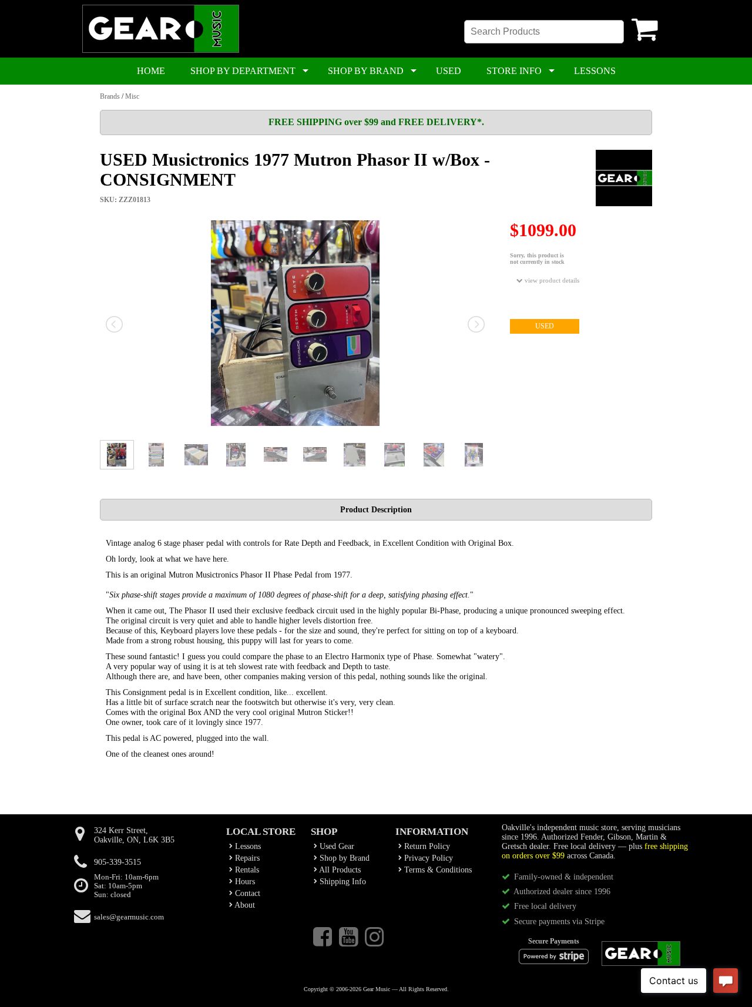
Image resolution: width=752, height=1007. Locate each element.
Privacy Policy (427, 858)
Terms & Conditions (437, 869)
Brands (110, 96)
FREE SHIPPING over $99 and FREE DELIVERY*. (376, 122)
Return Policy (426, 846)
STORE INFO (514, 71)
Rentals (246, 869)
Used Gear (335, 846)
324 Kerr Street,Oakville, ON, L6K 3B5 (134, 835)
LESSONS (595, 71)
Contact (246, 893)
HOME (151, 71)
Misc (132, 96)
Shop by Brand (343, 858)
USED (448, 71)
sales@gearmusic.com (129, 917)
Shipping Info (341, 881)
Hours (244, 881)
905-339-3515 (117, 862)
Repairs (246, 858)
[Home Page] (160, 50)
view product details (551, 280)
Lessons (247, 846)
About (244, 905)
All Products (339, 869)
